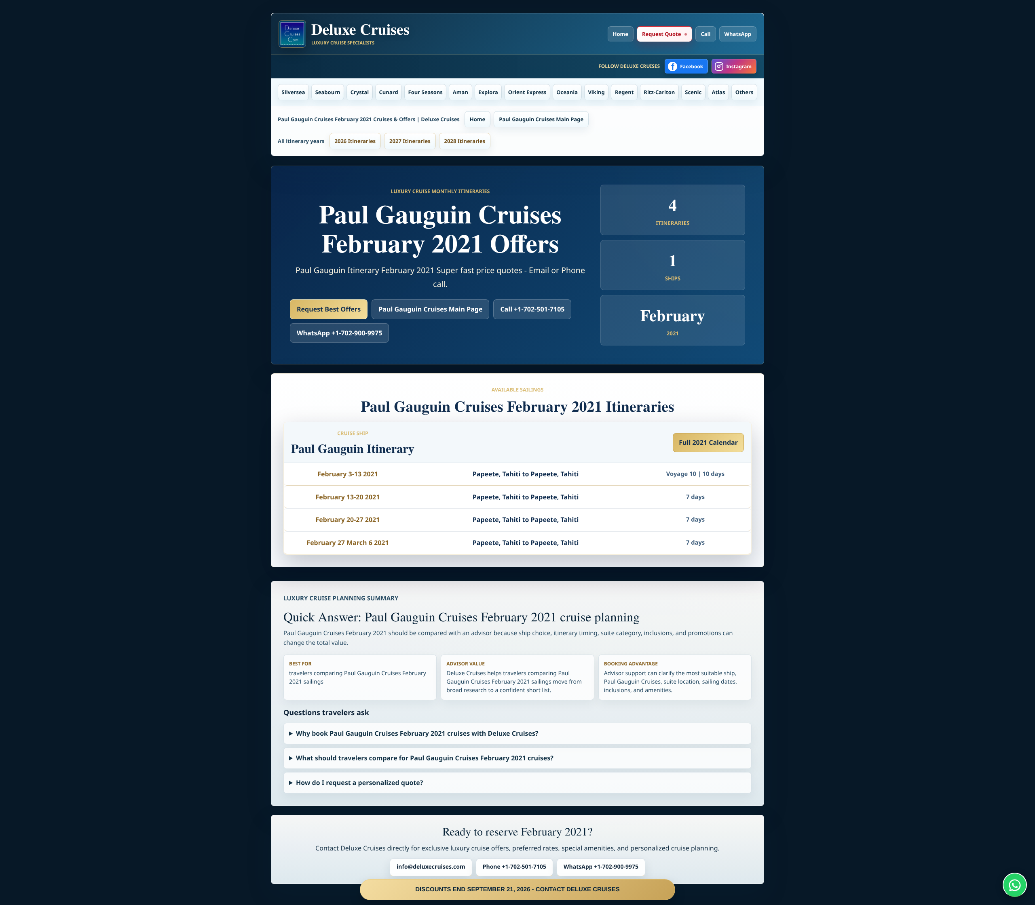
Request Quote (661, 34)
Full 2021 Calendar (708, 442)
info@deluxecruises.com (431, 867)
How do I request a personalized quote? (359, 782)
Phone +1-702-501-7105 (514, 867)
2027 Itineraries (410, 141)
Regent (624, 92)
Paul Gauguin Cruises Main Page (541, 119)
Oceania (567, 92)
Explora (488, 92)
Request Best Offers (329, 309)
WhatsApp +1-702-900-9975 (339, 332)
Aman (460, 92)
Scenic (693, 92)
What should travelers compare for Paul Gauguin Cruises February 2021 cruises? (424, 757)
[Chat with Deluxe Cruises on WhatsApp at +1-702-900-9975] (1015, 885)
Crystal (360, 92)
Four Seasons (425, 92)
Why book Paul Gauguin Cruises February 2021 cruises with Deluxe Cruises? (417, 733)
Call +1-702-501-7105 (532, 309)
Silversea (293, 92)
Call (705, 34)
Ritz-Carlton (659, 92)
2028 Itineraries (465, 141)
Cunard (388, 92)
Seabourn (327, 92)
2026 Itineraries (355, 141)
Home (620, 34)
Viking (596, 92)
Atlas (718, 92)
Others (744, 92)
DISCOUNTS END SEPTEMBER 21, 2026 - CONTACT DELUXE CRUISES (517, 889)
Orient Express (527, 92)
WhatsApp (738, 34)
